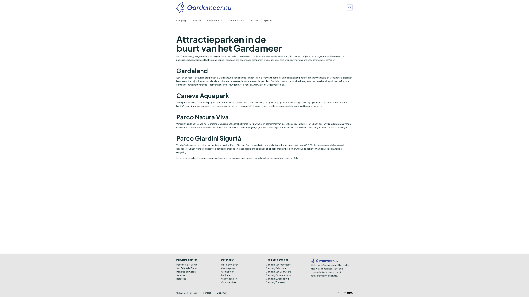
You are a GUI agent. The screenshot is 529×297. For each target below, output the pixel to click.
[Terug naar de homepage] (203, 7)
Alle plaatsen (227, 271)
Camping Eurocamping (277, 278)
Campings (181, 20)
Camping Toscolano (276, 282)
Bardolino (181, 278)
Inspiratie (267, 20)
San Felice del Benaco (187, 268)
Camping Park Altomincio (278, 275)
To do (254, 20)
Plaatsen (197, 20)
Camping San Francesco (278, 264)
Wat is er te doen (229, 264)
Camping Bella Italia (276, 268)
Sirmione (180, 275)
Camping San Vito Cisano (278, 271)
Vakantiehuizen (215, 20)
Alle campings (228, 268)
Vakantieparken (237, 20)
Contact (207, 293)
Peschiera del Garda (186, 264)
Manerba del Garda (186, 271)
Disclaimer (221, 293)
